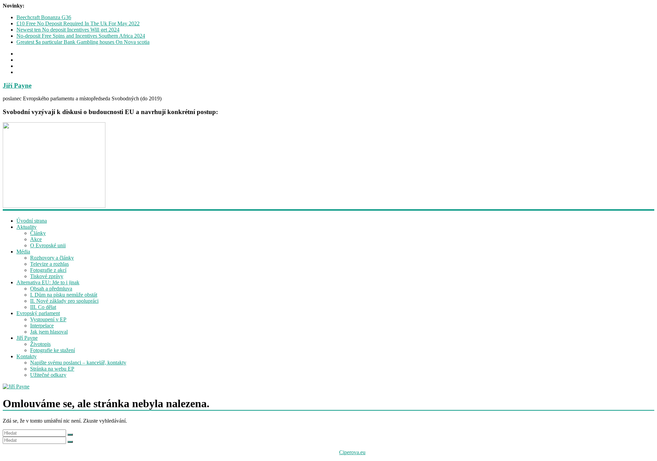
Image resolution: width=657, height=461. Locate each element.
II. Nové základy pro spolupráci (64, 301)
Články (38, 233)
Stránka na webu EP (52, 369)
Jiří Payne (17, 85)
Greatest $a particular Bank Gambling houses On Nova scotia (83, 42)
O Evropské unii (48, 245)
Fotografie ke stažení (52, 350)
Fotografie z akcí (48, 270)
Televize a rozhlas (49, 264)
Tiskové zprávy (46, 276)
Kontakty (26, 356)
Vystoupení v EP (48, 319)
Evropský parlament (38, 313)
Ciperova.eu (352, 452)
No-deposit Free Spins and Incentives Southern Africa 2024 (80, 36)
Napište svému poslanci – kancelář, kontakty (78, 362)
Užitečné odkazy (48, 375)
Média (23, 251)
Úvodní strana (31, 221)
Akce (36, 239)
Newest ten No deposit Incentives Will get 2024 (67, 30)
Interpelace (42, 325)
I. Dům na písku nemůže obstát (63, 295)
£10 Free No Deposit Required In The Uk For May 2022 (78, 23)
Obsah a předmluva (51, 288)
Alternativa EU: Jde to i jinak (47, 282)
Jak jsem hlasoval (49, 332)
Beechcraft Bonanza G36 (43, 17)
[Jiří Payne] (328, 387)
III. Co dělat (43, 307)
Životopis (40, 344)
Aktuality (26, 227)
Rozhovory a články (52, 258)
